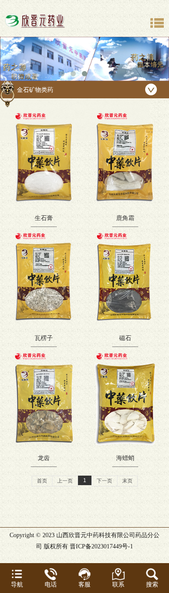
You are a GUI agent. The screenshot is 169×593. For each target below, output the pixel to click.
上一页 (65, 481)
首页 (42, 481)
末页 (127, 481)
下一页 (104, 481)
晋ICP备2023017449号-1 (101, 546)
